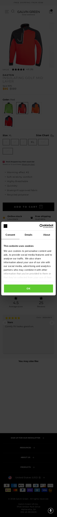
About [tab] (46, 234)
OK (28, 288)
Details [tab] (28, 234)
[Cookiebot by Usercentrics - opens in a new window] (40, 226)
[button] (51, 511)
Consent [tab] (10, 234)
